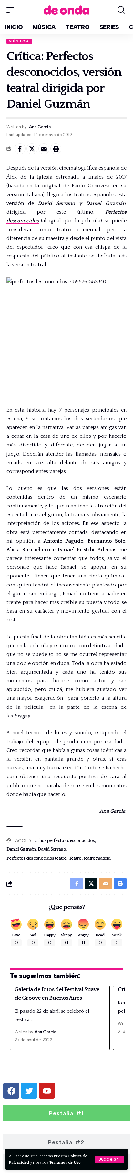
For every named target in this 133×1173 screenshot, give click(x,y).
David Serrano (52, 849)
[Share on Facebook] (20, 148)
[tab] (66, 1113)
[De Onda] (66, 10)
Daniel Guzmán (21, 849)
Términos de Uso (65, 1162)
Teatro (75, 858)
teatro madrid (97, 858)
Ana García (40, 127)
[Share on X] (31, 148)
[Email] (43, 148)
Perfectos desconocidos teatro (36, 858)
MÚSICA (19, 41)
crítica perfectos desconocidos (64, 840)
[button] (109, 1159)
